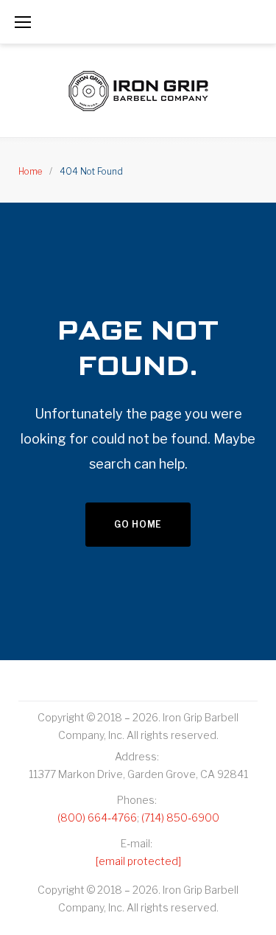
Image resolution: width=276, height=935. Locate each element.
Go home (138, 524)
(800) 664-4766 (97, 817)
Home (30, 171)
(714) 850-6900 (180, 817)
